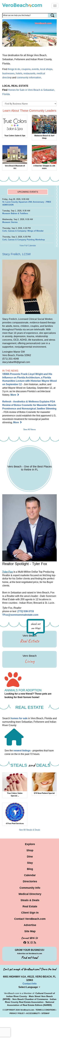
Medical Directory (30, 894)
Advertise (30, 925)
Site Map (30, 931)
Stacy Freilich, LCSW (16, 254)
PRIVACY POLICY (17, 1013)
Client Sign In (30, 912)
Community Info (30, 887)
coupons (26, 69)
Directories (30, 881)
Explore (30, 844)
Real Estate (30, 906)
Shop (29, 850)
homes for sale (19, 718)
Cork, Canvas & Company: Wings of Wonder (23, 231)
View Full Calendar (28, 245)
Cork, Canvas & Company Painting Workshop (23, 239)
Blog (30, 869)
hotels (19, 73)
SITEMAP (45, 1013)
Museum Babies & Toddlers (15, 213)
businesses (8, 73)
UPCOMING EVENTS (27, 192)
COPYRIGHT (9, 1010)
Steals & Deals (30, 900)
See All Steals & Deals (29, 830)
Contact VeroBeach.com (30, 918)
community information (29, 77)
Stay (30, 862)
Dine (30, 856)
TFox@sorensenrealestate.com (20, 615)
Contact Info (30, 983)
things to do (14, 69)
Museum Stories (10, 222)
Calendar (30, 875)
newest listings (22, 750)
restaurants (29, 73)
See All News (29, 429)
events (35, 69)
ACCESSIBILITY (33, 1013)
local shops (46, 69)
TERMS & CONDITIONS (46, 1010)
